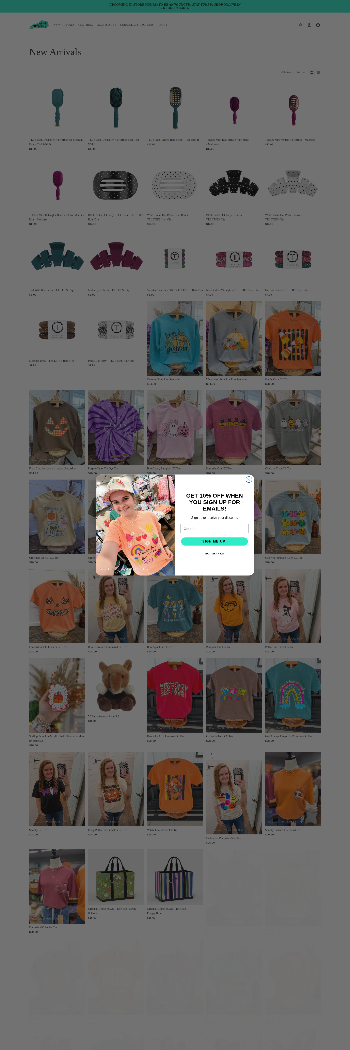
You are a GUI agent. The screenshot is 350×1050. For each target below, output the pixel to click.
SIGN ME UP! (214, 541)
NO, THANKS (214, 553)
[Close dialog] (249, 480)
